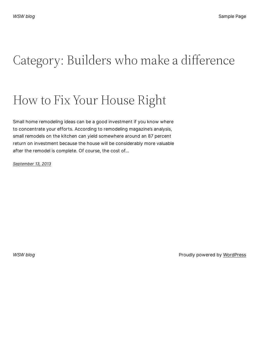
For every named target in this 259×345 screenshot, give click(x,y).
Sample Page (232, 16)
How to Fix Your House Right (89, 99)
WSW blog (24, 16)
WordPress (234, 254)
